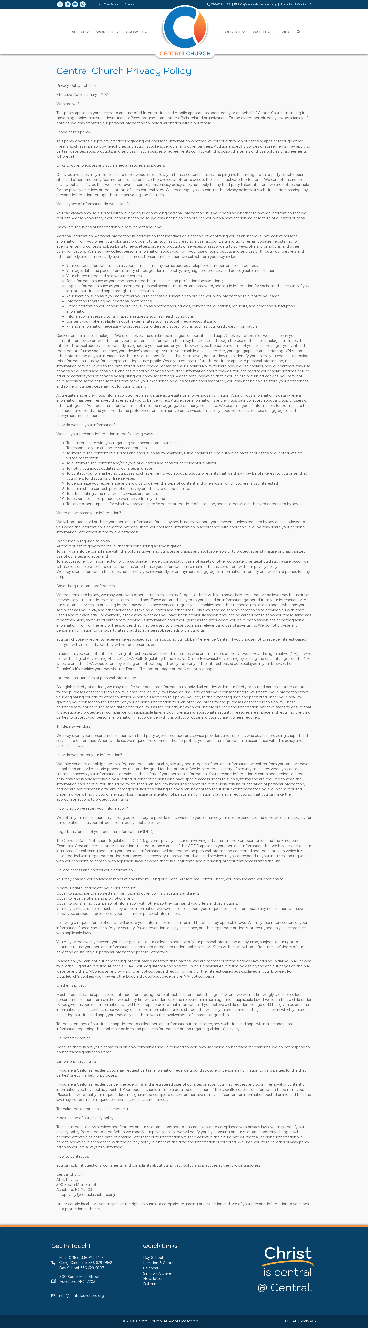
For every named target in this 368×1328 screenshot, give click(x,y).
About (78, 32)
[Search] (297, 32)
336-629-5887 (92, 1268)
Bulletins (150, 1284)
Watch (259, 32)
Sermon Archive (157, 1273)
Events (129, 4)
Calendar (150, 1268)
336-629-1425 (220, 4)
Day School (112, 4)
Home (95, 4)
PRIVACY (308, 1321)
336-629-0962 (100, 1262)
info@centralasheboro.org (257, 4)
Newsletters (153, 1278)
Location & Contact (295, 4)
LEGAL (291, 1321)
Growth (134, 32)
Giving (284, 32)
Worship (105, 32)
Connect (232, 32)
